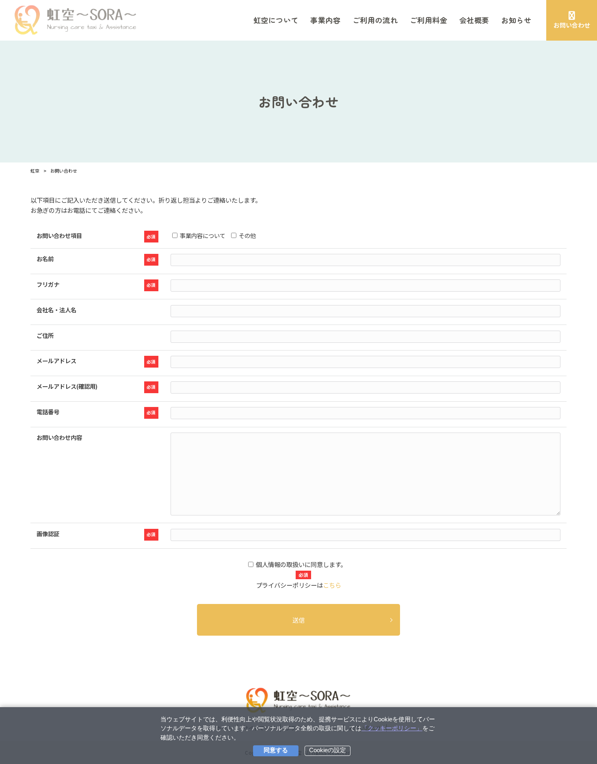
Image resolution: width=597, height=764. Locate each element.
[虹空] (75, 20)
